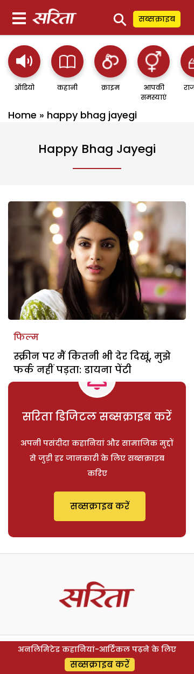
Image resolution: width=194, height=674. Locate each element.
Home (22, 115)
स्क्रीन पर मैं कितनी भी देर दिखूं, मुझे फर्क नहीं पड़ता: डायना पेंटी (91, 362)
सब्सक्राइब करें (99, 506)
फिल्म (26, 337)
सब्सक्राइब (156, 18)
